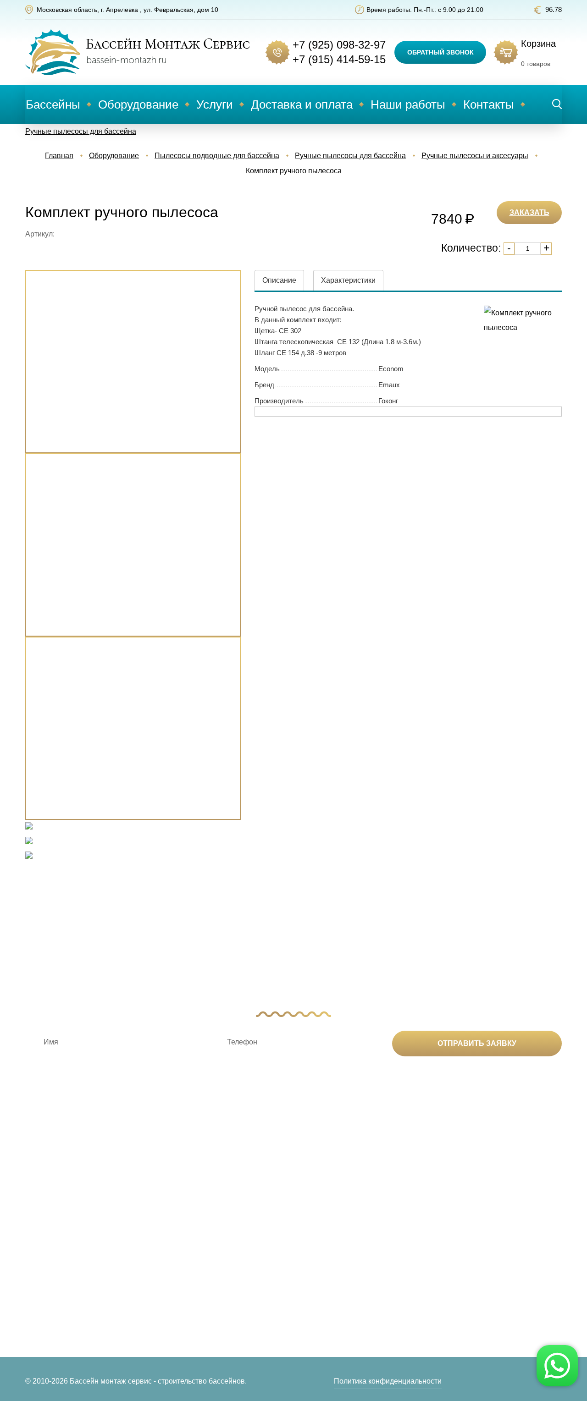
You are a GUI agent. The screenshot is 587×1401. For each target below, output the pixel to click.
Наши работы (408, 104)
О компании (378, 1219)
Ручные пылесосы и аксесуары (474, 155)
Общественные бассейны (69, 1312)
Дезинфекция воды (169, 1219)
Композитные (48, 1219)
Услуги (214, 104)
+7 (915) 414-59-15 (339, 59)
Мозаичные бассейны (62, 1284)
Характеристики (348, 280)
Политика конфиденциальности (388, 1381)
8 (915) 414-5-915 (506, 1235)
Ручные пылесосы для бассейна (80, 131)
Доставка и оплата (302, 104)
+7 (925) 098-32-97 (339, 44)
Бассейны (53, 104)
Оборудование (138, 104)
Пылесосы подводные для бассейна (217, 155)
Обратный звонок (440, 52)
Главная (59, 155)
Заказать (529, 212)
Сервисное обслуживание (292, 1259)
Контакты (488, 104)
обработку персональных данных (399, 1082)
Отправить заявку (476, 1043)
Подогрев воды (162, 1233)
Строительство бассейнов (291, 1219)
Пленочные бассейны (62, 1298)
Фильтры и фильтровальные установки (165, 1284)
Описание (279, 280)
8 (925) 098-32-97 (506, 1219)
